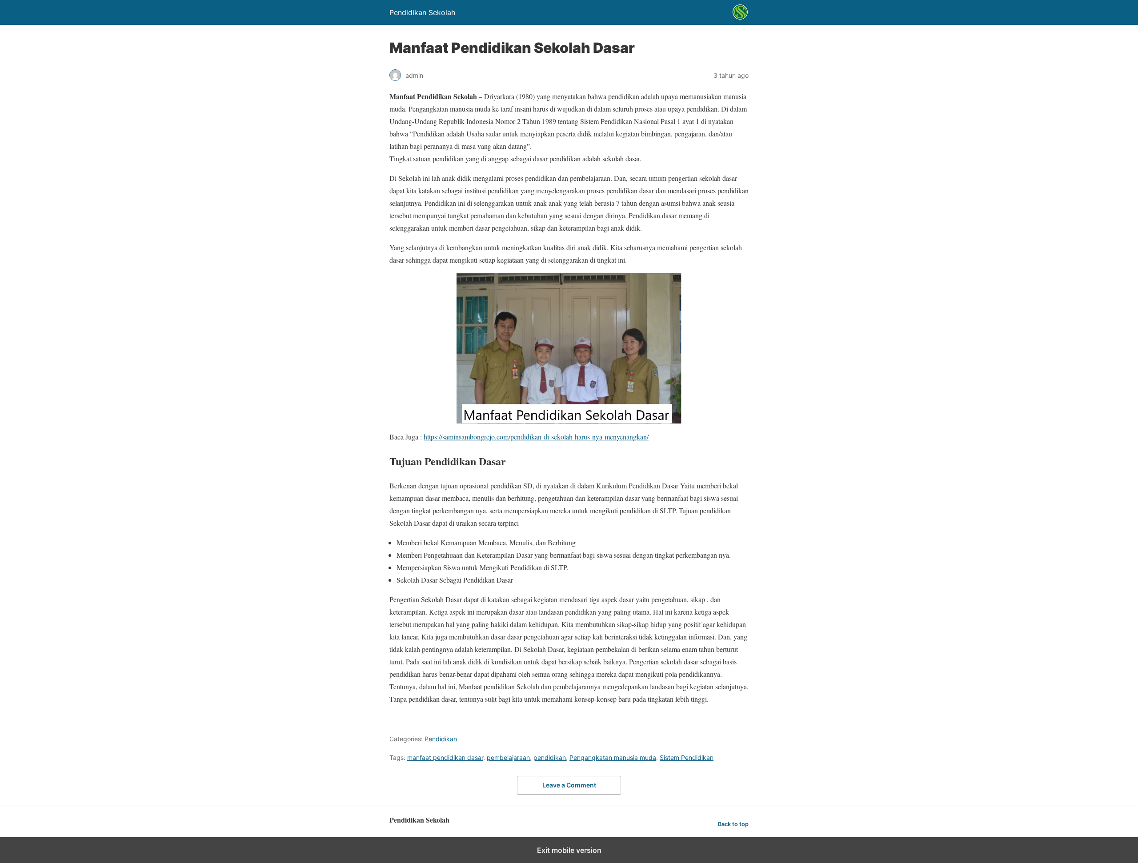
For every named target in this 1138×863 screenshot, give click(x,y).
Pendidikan (441, 739)
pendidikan (549, 757)
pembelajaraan (508, 757)
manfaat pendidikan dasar (445, 757)
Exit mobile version (569, 850)
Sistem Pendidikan (686, 757)
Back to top (733, 824)
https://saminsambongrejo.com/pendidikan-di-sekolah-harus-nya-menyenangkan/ (536, 436)
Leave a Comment (569, 785)
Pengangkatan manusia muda (612, 757)
